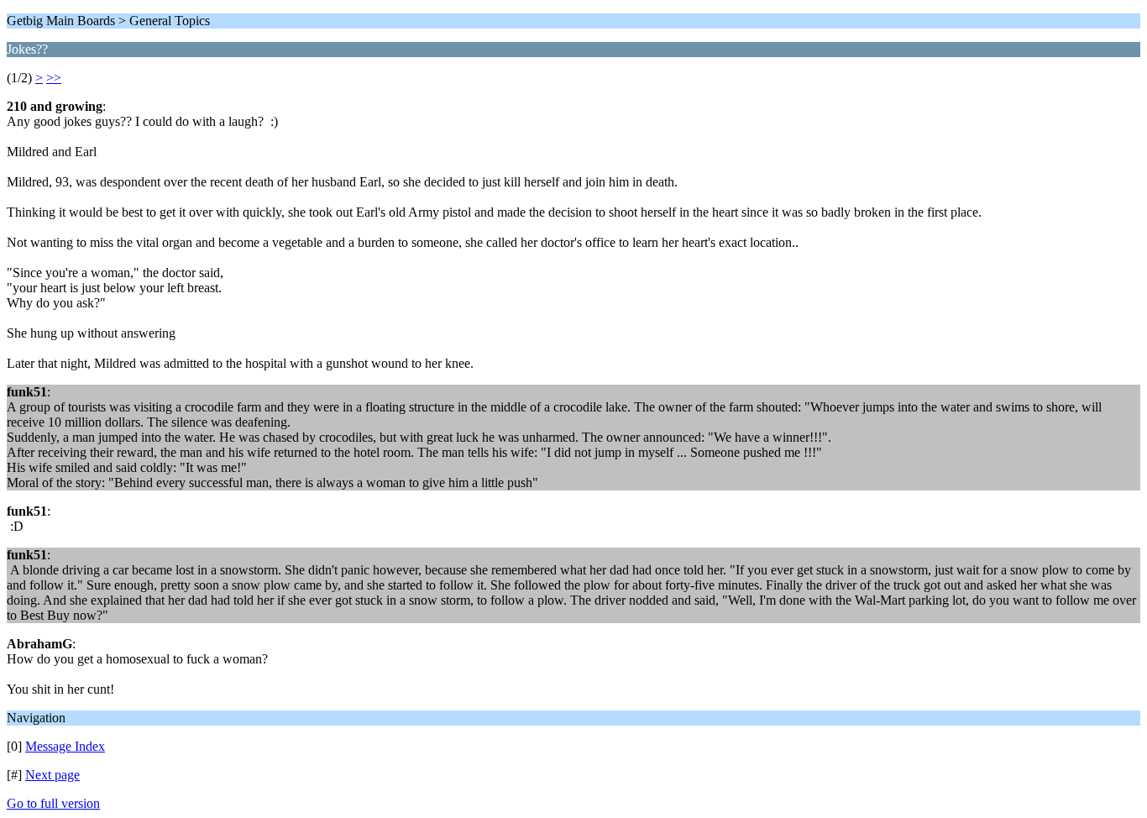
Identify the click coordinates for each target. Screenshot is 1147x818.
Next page (52, 775)
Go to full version (53, 803)
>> (53, 78)
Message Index (65, 746)
